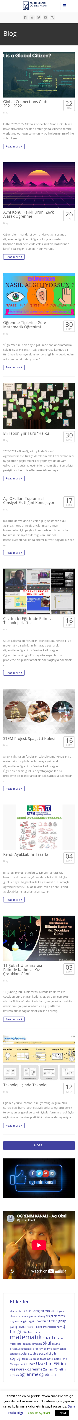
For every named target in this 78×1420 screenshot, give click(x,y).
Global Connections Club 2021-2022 (25, 103)
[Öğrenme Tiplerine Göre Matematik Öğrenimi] (39, 295)
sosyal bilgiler (48, 1353)
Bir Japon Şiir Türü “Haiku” (26, 433)
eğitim (32, 1321)
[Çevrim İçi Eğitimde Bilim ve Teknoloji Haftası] (39, 591)
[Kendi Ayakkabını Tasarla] (39, 827)
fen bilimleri (49, 1321)
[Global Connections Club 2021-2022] (39, 75)
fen (39, 1321)
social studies (28, 1353)
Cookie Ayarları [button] (39, 1413)
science (14, 1353)
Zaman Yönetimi (54, 1369)
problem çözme (42, 1348)
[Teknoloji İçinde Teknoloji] (39, 1058)
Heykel (30, 1326)
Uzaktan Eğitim (51, 1363)
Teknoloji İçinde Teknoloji (26, 1084)
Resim (55, 1348)
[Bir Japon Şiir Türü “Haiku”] (39, 406)
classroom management (23, 1316)
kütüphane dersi (30, 1332)
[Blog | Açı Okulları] (38, 5)
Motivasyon (35, 1343)
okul (46, 1343)
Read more (13, 146)
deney (41, 1316)
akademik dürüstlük (21, 1311)
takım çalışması (30, 1358)
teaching (45, 1358)
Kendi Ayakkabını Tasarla (25, 854)
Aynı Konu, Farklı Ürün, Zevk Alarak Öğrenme (28, 214)
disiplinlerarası (55, 1316)
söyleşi (15, 1358)
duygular (15, 1321)
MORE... (39, 1145)
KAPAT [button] (62, 1413)
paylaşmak (26, 1348)
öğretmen (47, 1374)
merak (59, 1338)
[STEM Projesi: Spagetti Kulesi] (39, 711)
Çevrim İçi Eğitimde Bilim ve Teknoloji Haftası (28, 620)
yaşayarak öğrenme (26, 1369)
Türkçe (30, 1364)
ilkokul (38, 1326)
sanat (63, 1348)
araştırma (41, 1310)
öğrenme (29, 1374)
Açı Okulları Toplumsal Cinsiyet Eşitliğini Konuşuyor (28, 500)
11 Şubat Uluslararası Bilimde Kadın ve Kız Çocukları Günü (22, 969)
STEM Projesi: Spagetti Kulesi (29, 738)
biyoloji (61, 1311)
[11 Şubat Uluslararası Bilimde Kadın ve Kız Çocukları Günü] (39, 938)
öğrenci (14, 1375)
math (48, 1337)
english (24, 1321)
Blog (5, 112)
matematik (26, 1337)
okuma (56, 1343)
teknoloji (55, 1358)
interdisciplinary (52, 1326)
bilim (53, 1311)
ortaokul (15, 1348)
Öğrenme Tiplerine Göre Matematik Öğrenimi (24, 324)
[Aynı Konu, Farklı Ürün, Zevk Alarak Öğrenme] (39, 185)
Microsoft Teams (19, 1343)
